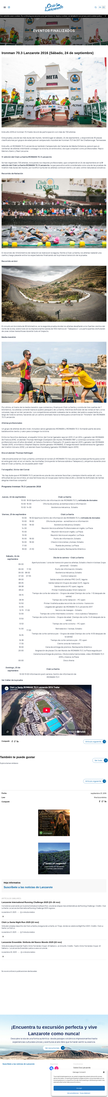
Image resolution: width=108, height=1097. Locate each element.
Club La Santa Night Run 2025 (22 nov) (20, 922)
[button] (104, 1072)
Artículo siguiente (93, 741)
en (100, 7)
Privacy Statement (85, 1093)
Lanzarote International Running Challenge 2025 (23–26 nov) (31, 902)
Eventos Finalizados (54, 30)
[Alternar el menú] (5, 7)
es (104, 7)
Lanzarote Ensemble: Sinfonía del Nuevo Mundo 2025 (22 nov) (32, 942)
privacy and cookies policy (92, 16)
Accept (79, 1088)
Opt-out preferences (73, 1093)
